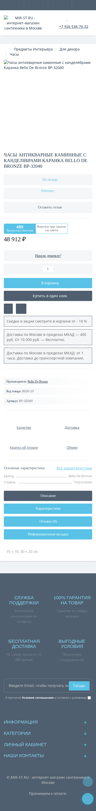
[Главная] (5, 49)
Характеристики (48, 508)
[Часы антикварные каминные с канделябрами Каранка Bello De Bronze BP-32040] (48, 104)
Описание (48, 496)
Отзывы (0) (48, 521)
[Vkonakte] (48, 709)
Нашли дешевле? (48, 256)
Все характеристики (74, 468)
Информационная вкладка (48, 534)
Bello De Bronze (38, 381)
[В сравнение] (21, 309)
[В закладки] (8, 309)
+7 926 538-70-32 (73, 26)
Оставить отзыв (50, 207)
